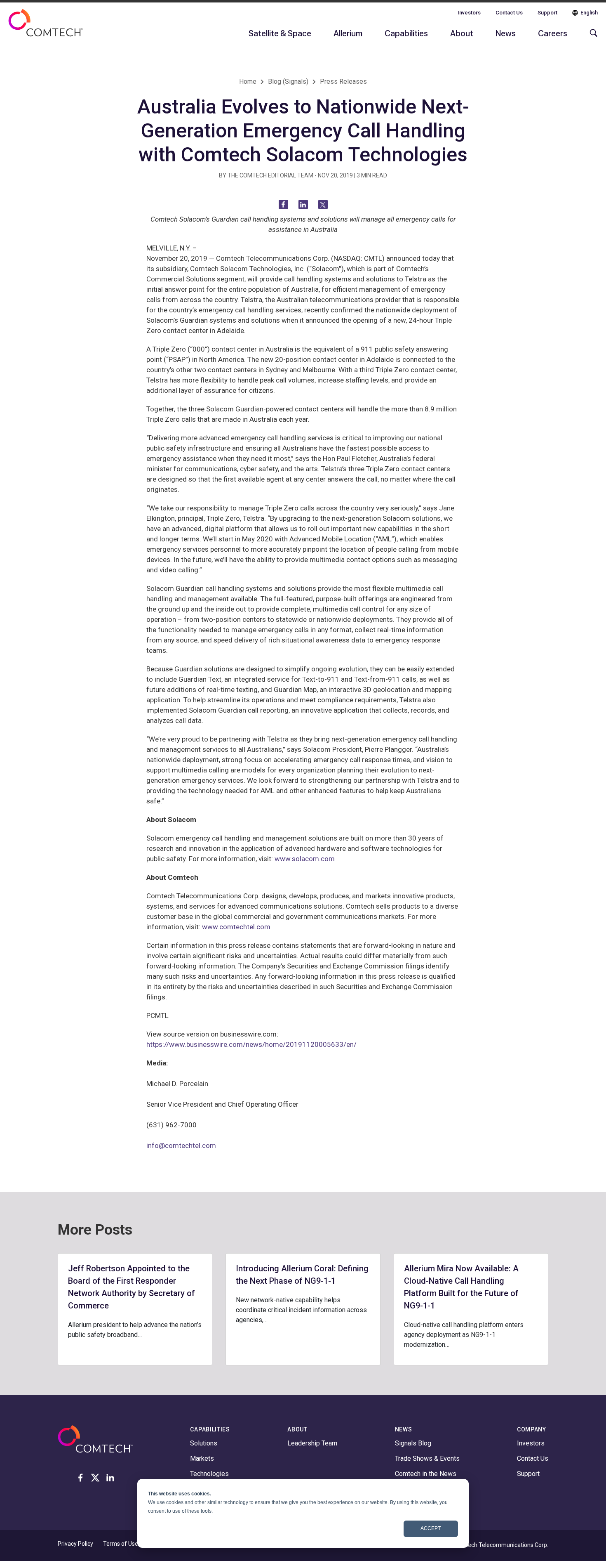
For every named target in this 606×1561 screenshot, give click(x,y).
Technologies (209, 1474)
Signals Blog (413, 1443)
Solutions (203, 1443)
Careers (552, 33)
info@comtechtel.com (181, 1145)
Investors (469, 12)
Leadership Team (312, 1443)
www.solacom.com (305, 859)
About (461, 33)
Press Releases (343, 81)
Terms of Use (120, 1543)
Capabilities (406, 33)
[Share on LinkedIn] (303, 204)
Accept (430, 1528)
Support (547, 12)
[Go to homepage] (45, 28)
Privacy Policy (75, 1543)
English (589, 12)
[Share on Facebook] (283, 204)
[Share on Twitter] (323, 204)
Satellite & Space (280, 33)
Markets (202, 1458)
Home (247, 81)
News (506, 33)
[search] (591, 37)
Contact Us (509, 12)
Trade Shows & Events (427, 1458)
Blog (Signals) (288, 81)
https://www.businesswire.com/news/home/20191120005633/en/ (251, 1044)
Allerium (348, 33)
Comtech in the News (425, 1474)
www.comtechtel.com (236, 927)
